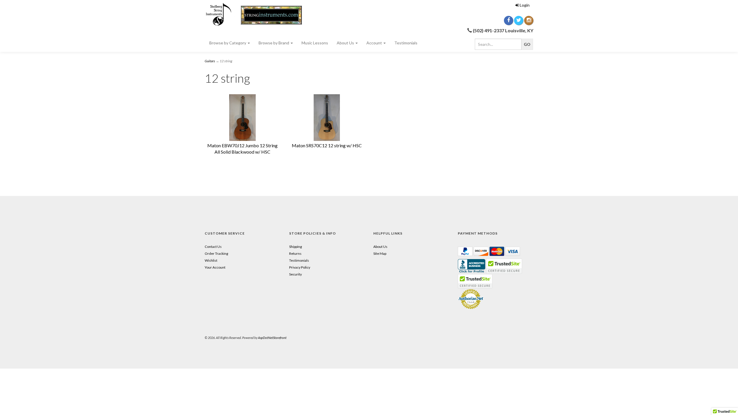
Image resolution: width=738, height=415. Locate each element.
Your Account (215, 267)
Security (295, 274)
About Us (346, 42)
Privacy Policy (299, 267)
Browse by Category (228, 42)
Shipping (295, 246)
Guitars (210, 61)
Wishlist (211, 260)
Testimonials (405, 42)
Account (374, 42)
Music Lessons (315, 42)
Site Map (379, 253)
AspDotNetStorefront (272, 337)
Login (525, 5)
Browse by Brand (274, 42)
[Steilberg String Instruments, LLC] (256, 14)
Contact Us (213, 246)
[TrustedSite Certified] (475, 281)
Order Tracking (216, 253)
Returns (295, 253)
